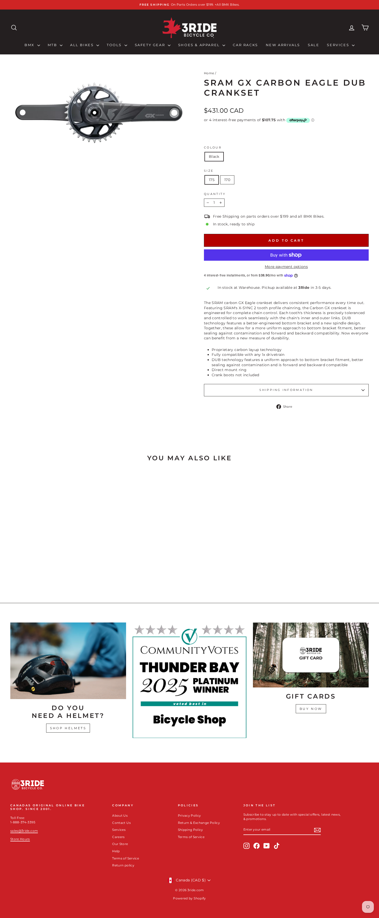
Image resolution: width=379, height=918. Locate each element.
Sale (313, 45)
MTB (53, 45)
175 (212, 179)
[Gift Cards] (311, 654)
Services (338, 45)
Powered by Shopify (189, 898)
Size (208, 171)
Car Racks (245, 45)
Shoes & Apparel (199, 45)
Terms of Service (125, 858)
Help (116, 851)
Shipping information (286, 390)
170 (227, 179)
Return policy (123, 865)
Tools (115, 45)
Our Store (120, 844)
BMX (30, 45)
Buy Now (311, 709)
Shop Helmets (68, 728)
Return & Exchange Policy (199, 823)
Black (214, 156)
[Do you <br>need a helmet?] (68, 660)
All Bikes (82, 45)
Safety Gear (151, 45)
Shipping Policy (190, 830)
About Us (120, 815)
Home (209, 73)
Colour (213, 147)
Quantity (215, 194)
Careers (118, 837)
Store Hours (20, 839)
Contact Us (121, 823)
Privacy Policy (189, 815)
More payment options (286, 266)
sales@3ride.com (24, 831)
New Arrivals (283, 45)
